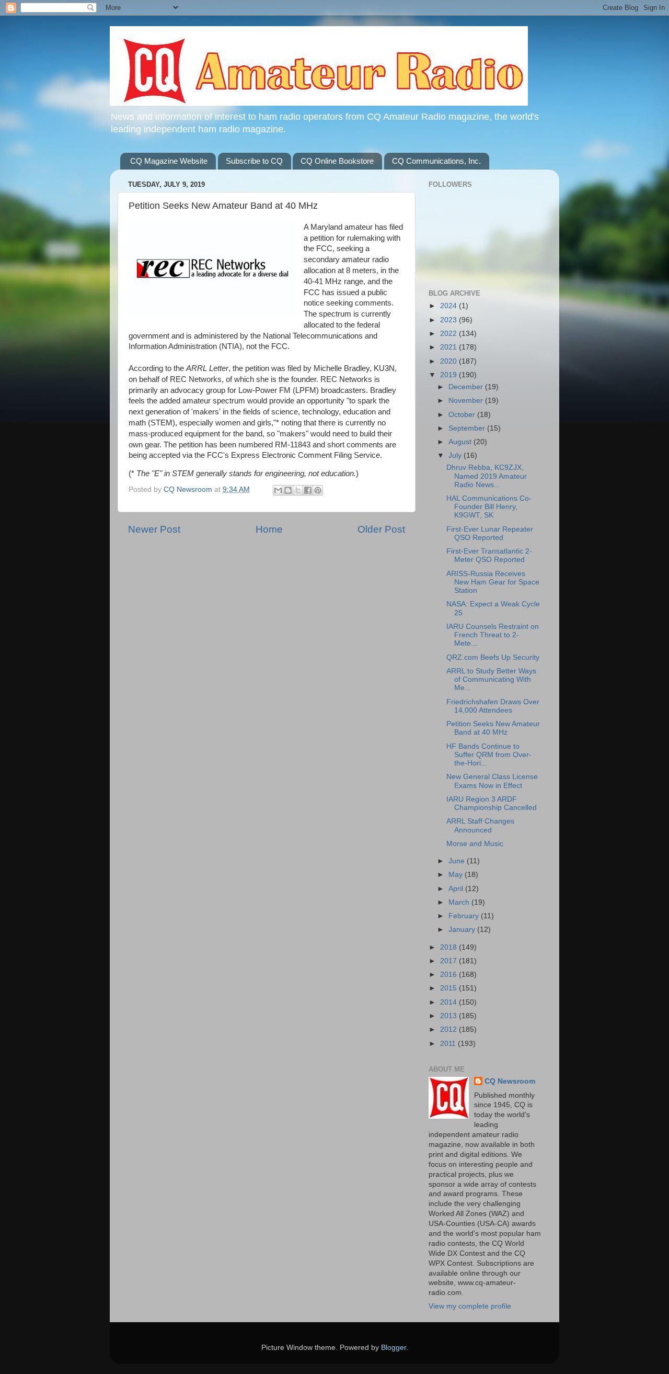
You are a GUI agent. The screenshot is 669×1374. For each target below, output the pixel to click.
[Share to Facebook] (308, 490)
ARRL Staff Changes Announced (480, 825)
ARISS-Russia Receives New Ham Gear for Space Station (492, 582)
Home (269, 529)
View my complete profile (470, 1306)
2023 (449, 320)
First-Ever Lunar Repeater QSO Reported (489, 533)
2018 (449, 947)
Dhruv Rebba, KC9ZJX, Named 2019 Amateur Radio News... (486, 476)
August (461, 442)
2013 (449, 1016)
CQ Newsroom (510, 1081)
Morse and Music (474, 844)
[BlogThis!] (288, 490)
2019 (449, 375)
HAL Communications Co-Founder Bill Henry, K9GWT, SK (489, 506)
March (459, 902)
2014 (449, 1002)
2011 (449, 1044)
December (466, 387)
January (462, 929)
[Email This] (278, 490)
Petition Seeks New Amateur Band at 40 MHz (493, 728)
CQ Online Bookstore (337, 160)
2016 (449, 974)
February (464, 916)
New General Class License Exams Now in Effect (492, 781)
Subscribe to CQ (254, 160)
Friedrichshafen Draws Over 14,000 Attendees (492, 706)
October (462, 415)
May (456, 875)
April (456, 889)
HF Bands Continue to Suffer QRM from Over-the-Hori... (489, 754)
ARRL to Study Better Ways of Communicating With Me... (491, 679)
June (457, 861)
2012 (449, 1029)
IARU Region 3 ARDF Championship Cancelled (491, 803)
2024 (449, 306)
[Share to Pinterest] (318, 490)
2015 (449, 988)
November (466, 400)
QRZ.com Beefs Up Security (492, 657)
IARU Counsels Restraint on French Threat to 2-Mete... (492, 635)
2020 (449, 361)
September (467, 428)
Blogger (393, 1348)
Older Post (381, 529)
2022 (449, 333)
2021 (449, 347)
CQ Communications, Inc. (436, 160)
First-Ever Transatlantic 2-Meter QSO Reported (489, 555)
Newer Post (154, 529)
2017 (449, 961)
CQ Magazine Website (168, 160)
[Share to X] (298, 490)
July (456, 455)
